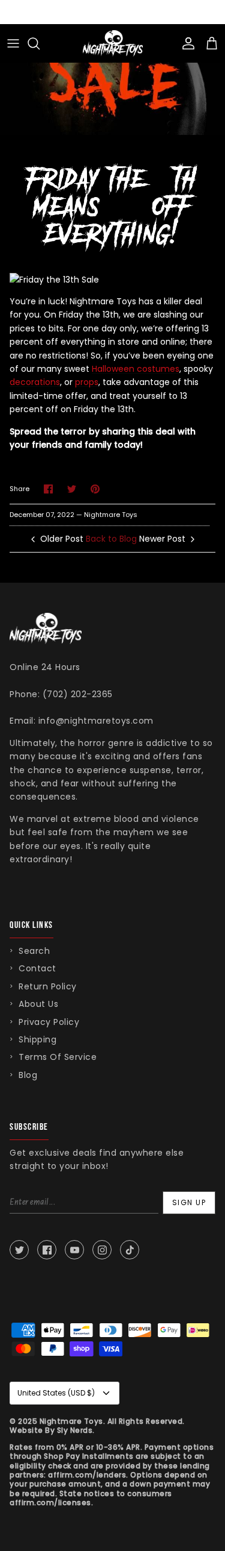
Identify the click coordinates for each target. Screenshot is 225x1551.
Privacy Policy (49, 1022)
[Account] (185, 43)
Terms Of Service (58, 1057)
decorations (35, 382)
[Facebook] (46, 1249)
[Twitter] (19, 1249)
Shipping (37, 1039)
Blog (28, 1075)
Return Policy (48, 986)
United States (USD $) (56, 1393)
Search (34, 951)
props (86, 382)
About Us (38, 1004)
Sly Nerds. (76, 1430)
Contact (37, 968)
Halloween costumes (135, 369)
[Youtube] (74, 1249)
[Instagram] (102, 1249)
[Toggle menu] (13, 43)
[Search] (39, 43)
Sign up (189, 1202)
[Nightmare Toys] (113, 43)
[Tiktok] (129, 1249)
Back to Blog (111, 539)
